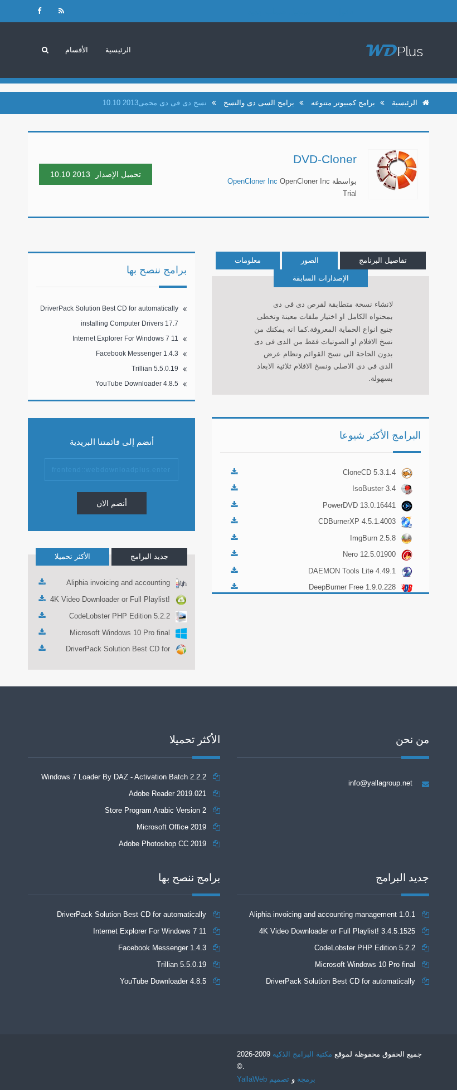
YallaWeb (252, 1079)
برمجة (306, 1079)
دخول (344, 11)
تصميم (278, 1079)
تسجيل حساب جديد (279, 11)
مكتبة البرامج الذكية (302, 1054)
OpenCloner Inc (252, 181)
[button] (76, 50)
